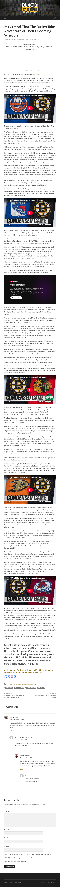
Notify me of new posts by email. (16, 861)
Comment (7, 811)
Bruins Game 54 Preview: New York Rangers (45, 695)
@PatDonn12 (37, 74)
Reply (11, 731)
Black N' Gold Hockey (15, 882)
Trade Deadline (32, 684)
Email (6, 838)
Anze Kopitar (9, 687)
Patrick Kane (41, 687)
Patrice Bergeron (31, 687)
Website (6, 846)
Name (6, 830)
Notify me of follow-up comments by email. (19, 858)
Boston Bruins (21, 684)
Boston (15, 684)
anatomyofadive (15, 717)
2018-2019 (10, 684)
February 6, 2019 (9, 39)
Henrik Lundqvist (19, 687)
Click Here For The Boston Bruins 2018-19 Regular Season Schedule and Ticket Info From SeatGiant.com (28, 671)
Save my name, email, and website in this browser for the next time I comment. (29, 854)
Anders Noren (47, 882)
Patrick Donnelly (23, 39)
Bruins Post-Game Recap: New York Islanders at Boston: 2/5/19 (14, 695)
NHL (26, 684)
